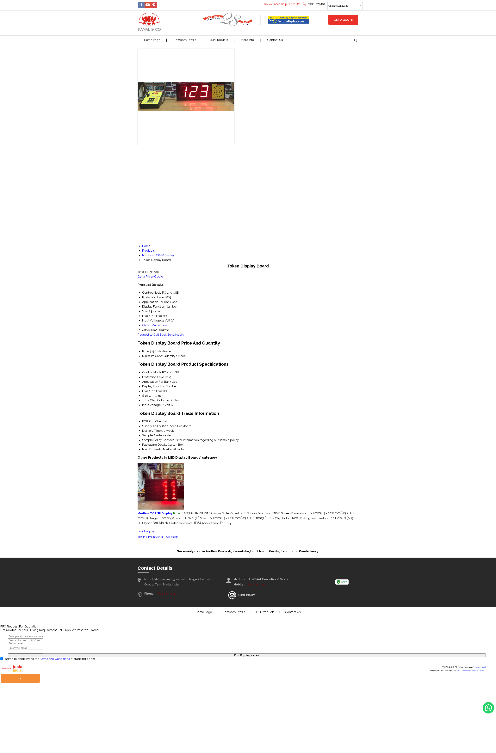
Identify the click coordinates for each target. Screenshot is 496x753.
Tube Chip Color (153, 400)
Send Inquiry (175, 334)
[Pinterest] (154, 7)
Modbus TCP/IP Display (155, 513)
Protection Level (153, 377)
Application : (217, 523)
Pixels (146, 391)
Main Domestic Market (157, 449)
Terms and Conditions (55, 659)
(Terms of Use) (479, 667)
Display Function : (263, 513)
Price (145, 351)
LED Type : (153, 523)
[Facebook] (141, 7)
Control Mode (151, 372)
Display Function (153, 386)
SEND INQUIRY (147, 537)
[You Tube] (148, 7)
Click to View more (155, 325)
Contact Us (275, 40)
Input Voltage (151, 405)
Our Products (219, 40)
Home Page (152, 40)
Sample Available (154, 435)
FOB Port (148, 421)
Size (145, 395)
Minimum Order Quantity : (227, 513)
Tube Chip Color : (282, 518)
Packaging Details (154, 444)
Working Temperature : (326, 518)
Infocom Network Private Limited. (471, 670)
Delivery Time (151, 430)
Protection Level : (185, 523)
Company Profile (184, 40)
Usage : (160, 518)
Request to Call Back (152, 334)
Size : (233, 518)
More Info (247, 40)
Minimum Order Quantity (158, 356)
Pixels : (185, 518)
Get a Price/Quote (150, 276)
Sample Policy (152, 440)
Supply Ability (151, 426)
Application (150, 381)
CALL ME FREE (168, 537)
